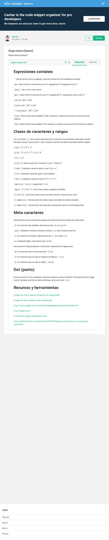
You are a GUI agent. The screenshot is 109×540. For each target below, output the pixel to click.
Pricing (5, 533)
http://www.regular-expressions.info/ (30, 316)
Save (98, 38)
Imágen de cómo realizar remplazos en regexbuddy (37, 295)
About (5, 528)
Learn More (94, 19)
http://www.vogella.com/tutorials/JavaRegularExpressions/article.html (46, 305)
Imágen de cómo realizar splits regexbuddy (33, 300)
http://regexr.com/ (22, 311)
